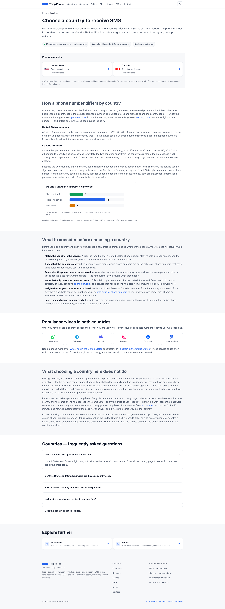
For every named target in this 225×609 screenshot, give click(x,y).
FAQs (118, 4)
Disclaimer (179, 601)
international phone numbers (112, 292)
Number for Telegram (159, 582)
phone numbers (82, 284)
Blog (102, 4)
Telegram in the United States (134, 349)
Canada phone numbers (160, 573)
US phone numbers (158, 568)
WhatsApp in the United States (86, 349)
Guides (94, 4)
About (110, 4)
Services (83, 4)
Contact (127, 4)
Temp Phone (56, 4)
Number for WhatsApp (159, 577)
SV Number (147, 405)
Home (44, 13)
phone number (78, 117)
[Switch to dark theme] (180, 4)
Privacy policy (151, 601)
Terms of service (166, 601)
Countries (72, 4)
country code (143, 117)
